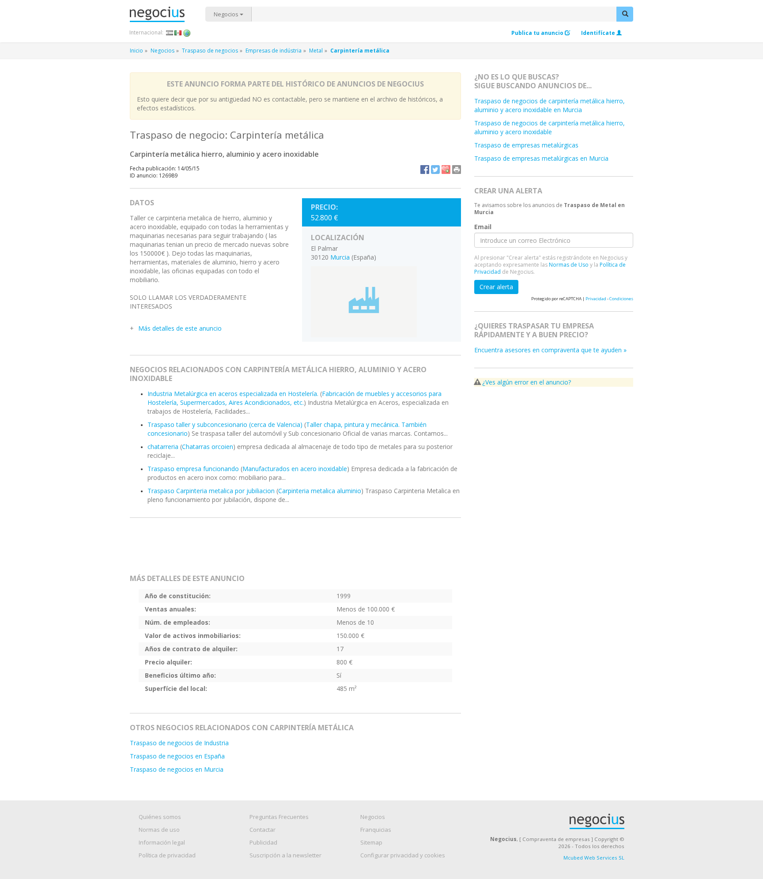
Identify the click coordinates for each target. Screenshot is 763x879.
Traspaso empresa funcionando (193, 468)
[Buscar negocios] (624, 14)
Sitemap (371, 842)
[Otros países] (187, 32)
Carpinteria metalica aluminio (319, 491)
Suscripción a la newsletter (285, 855)
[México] (178, 32)
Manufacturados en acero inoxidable (294, 468)
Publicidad (263, 842)
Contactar (262, 829)
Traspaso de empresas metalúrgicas (526, 145)
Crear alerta (496, 287)
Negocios (227, 14)
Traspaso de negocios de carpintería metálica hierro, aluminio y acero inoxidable (549, 127)
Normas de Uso (569, 264)
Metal (316, 50)
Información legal (162, 842)
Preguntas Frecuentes (279, 817)
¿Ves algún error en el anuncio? (526, 382)
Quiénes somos (160, 817)
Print (456, 169)
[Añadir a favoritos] (446, 169)
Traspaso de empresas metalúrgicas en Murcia (541, 158)
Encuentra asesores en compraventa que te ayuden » (550, 350)
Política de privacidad (167, 855)
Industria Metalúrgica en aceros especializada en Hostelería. (232, 393)
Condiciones (621, 299)
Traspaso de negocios (210, 50)
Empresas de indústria (274, 50)
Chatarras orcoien (207, 446)
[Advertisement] (295, 550)
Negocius (167, 14)
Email (482, 226)
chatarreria (162, 446)
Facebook (424, 169)
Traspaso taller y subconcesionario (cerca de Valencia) (224, 424)
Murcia (340, 257)
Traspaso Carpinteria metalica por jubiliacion (211, 491)
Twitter (435, 169)
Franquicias (375, 829)
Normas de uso (159, 829)
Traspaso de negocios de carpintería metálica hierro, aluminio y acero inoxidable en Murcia (549, 105)
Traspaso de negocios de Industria (179, 743)
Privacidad (595, 299)
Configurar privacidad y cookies (402, 855)
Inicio (136, 50)
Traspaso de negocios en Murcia (176, 769)
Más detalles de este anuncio (180, 328)
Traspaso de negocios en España (177, 756)
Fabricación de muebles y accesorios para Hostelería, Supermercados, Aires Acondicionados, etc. (294, 398)
